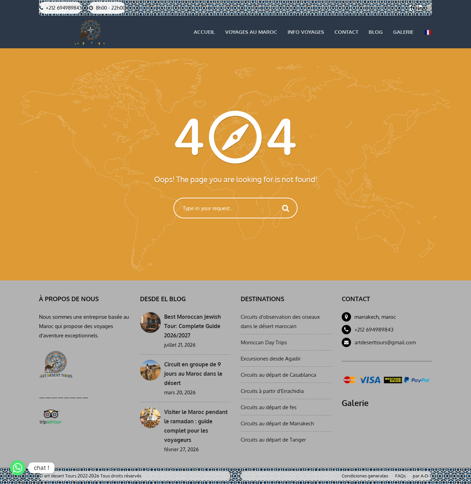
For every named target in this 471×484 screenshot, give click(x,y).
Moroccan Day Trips (264, 342)
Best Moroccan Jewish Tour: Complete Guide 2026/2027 (192, 326)
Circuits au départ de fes (269, 407)
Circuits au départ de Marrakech (277, 423)
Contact (346, 32)
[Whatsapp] (17, 467)
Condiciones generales (365, 475)
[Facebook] (411, 8)
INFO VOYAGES (306, 32)
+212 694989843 (373, 329)
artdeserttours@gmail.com (385, 342)
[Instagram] (430, 8)
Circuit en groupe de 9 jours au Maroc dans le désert (193, 373)
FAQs (400, 475)
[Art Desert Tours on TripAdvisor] (50, 415)
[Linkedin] (420, 8)
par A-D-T (422, 475)
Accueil (204, 32)
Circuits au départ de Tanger (273, 439)
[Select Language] (428, 32)
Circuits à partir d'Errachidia (272, 391)
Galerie (403, 32)
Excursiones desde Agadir (271, 358)
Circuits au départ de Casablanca (278, 375)
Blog (376, 32)
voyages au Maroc (251, 32)
